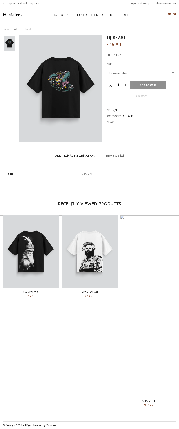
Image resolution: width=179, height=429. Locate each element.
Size (109, 64)
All (15, 29)
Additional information (75, 155)
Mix (130, 116)
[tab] (75, 156)
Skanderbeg (30, 292)
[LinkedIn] (131, 122)
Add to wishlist (172, 85)
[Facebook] (120, 122)
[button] (173, 15)
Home (6, 29)
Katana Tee (148, 400)
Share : (111, 122)
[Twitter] (125, 122)
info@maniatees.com (166, 3)
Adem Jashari (90, 292)
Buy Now (142, 95)
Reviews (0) (115, 155)
